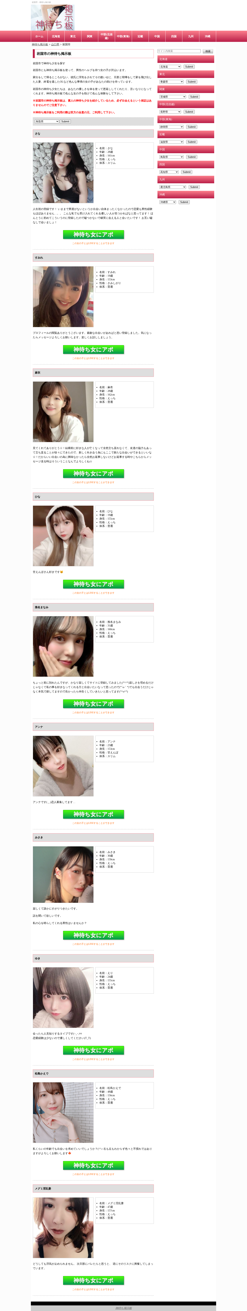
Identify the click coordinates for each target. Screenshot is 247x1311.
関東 (89, 36)
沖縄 (207, 36)
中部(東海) (123, 36)
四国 (174, 36)
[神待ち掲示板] (52, 18)
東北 (73, 36)
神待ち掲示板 (123, 1308)
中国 (157, 36)
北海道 (56, 36)
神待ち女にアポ (93, 234)
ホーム (39, 36)
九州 (191, 36)
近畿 (140, 36)
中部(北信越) (107, 36)
